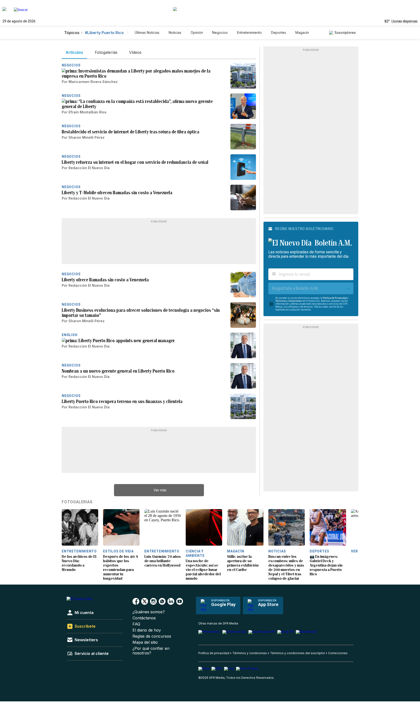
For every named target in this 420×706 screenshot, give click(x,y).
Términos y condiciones (249, 653)
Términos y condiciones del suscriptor (297, 653)
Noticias (175, 32)
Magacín (302, 32)
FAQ (136, 624)
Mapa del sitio (145, 642)
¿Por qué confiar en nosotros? (150, 650)
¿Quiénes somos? (148, 612)
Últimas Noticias (147, 32)
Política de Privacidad (335, 298)
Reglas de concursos (151, 636)
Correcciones (338, 653)
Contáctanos (144, 618)
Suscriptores (345, 32)
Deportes (278, 32)
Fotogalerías (77, 502)
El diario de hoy (146, 630)
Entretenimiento (249, 32)
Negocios (220, 32)
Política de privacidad (213, 653)
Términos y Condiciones (288, 301)
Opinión (197, 32)
